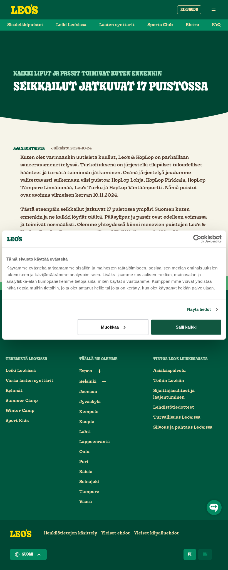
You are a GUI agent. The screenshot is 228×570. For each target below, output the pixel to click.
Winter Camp (20, 411)
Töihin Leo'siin (168, 381)
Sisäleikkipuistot (25, 25)
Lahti (85, 432)
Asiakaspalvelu (169, 371)
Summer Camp (22, 401)
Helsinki (87, 381)
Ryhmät (14, 391)
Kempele (88, 412)
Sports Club (160, 25)
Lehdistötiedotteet (173, 407)
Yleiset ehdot (115, 533)
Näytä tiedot (199, 309)
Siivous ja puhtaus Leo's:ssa (182, 427)
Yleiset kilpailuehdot (156, 533)
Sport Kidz (17, 421)
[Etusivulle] (24, 9)
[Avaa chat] (214, 507)
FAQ (216, 25)
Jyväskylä (90, 402)
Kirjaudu (189, 10)
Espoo (85, 371)
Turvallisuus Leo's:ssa (176, 417)
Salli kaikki (186, 326)
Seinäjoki (89, 482)
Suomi (27, 554)
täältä (95, 217)
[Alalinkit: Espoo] (99, 371)
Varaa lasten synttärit (29, 381)
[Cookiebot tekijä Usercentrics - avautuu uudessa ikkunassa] (197, 239)
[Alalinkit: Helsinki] (104, 381)
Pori (83, 462)
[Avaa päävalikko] (213, 10)
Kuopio (86, 422)
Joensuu (88, 392)
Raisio (85, 472)
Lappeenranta (94, 442)
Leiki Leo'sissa (71, 25)
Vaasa (85, 502)
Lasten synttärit (117, 25)
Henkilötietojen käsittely (70, 533)
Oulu (84, 452)
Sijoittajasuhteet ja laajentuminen (174, 394)
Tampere (89, 492)
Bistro (192, 25)
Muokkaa (110, 326)
